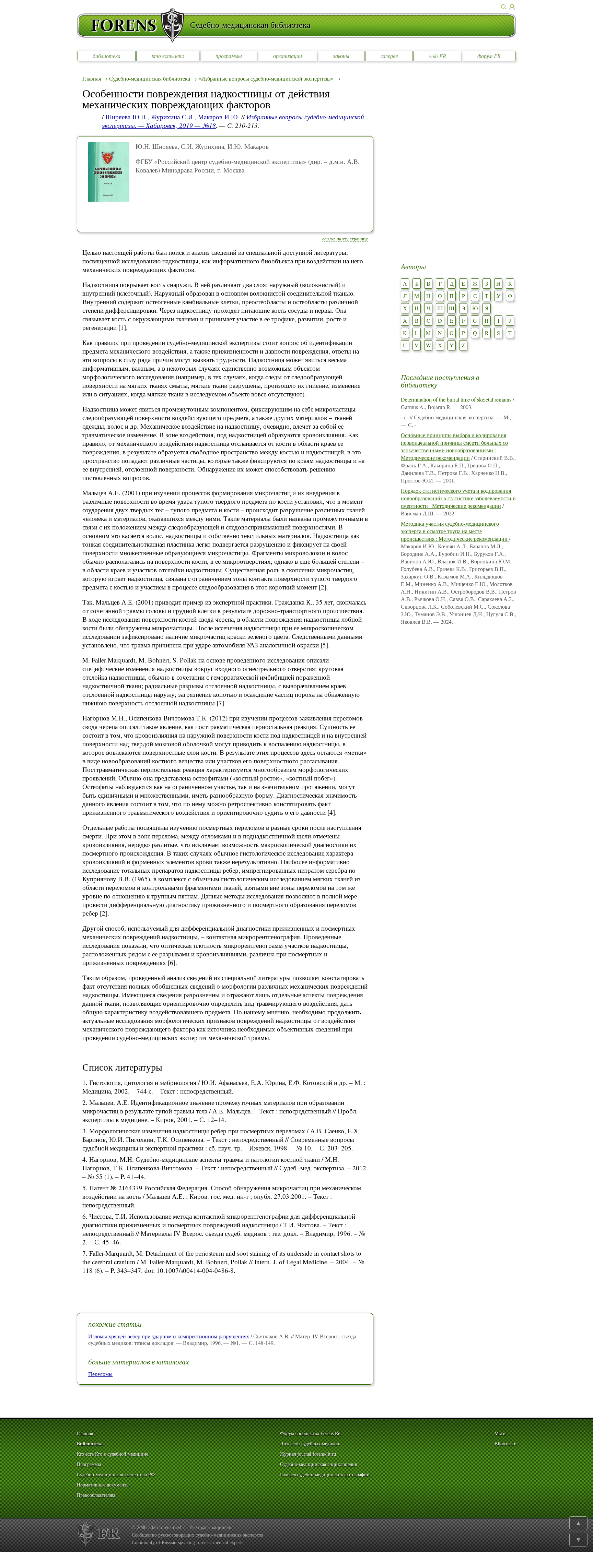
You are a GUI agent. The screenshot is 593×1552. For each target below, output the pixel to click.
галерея (389, 55)
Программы (89, 1464)
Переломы (100, 1373)
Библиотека (90, 1443)
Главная (91, 78)
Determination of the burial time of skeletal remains (456, 399)
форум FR (489, 55)
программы (229, 55)
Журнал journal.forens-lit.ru (308, 1454)
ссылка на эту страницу (345, 239)
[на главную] (133, 25)
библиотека (106, 55)
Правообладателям (96, 1495)
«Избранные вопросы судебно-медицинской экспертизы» (266, 78)
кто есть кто (168, 55)
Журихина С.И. (173, 116)
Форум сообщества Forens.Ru (310, 1433)
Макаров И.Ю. (219, 116)
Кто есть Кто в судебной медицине (112, 1454)
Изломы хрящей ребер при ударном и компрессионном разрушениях (168, 1336)
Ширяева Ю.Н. (126, 116)
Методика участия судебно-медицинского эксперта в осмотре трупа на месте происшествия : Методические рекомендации (455, 531)
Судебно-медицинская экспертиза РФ (116, 1474)
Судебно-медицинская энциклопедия (318, 1464)
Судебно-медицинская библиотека (149, 78)
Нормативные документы (103, 1485)
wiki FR (437, 55)
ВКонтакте (505, 1443)
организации (287, 55)
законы (341, 55)
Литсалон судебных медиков (309, 1443)
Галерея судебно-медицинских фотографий (325, 1474)
